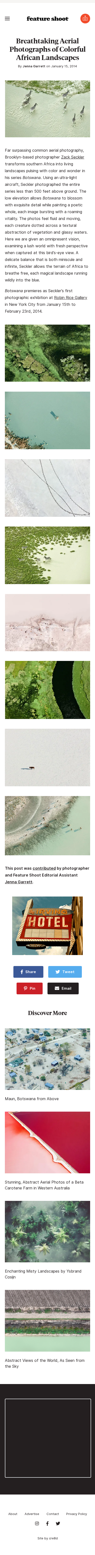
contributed (44, 868)
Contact (53, 1514)
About (12, 1514)
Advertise (32, 1514)
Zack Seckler (72, 157)
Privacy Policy (76, 1514)
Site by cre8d (48, 1538)
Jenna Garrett (34, 66)
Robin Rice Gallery (70, 297)
